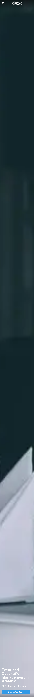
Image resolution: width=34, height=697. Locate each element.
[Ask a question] (31, 3)
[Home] (17, 3)
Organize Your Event (15, 692)
